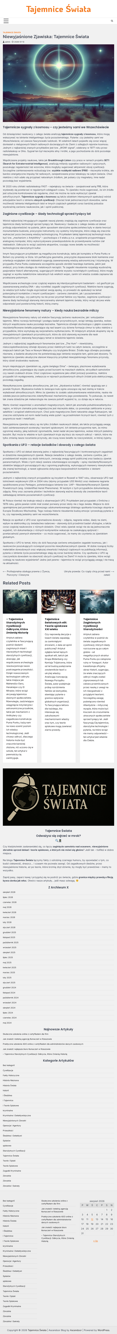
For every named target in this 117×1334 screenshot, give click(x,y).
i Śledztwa (7, 1095)
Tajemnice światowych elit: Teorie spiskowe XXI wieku (56, 624)
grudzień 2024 (9, 987)
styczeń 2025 (9, 982)
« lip (95, 1240)
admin (7, 42)
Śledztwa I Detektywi (12, 1136)
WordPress (103, 1330)
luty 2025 (7, 977)
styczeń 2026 (9, 927)
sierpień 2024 (9, 1008)
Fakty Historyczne (11, 1075)
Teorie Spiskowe (10, 1166)
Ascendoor (76, 1330)
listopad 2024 (9, 993)
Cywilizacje (8, 1070)
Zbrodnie (7, 1176)
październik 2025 (10, 942)
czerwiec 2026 (9, 902)
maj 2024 (7, 1023)
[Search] (112, 21)
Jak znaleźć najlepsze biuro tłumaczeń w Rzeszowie (26, 1049)
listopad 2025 (9, 937)
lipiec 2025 (8, 957)
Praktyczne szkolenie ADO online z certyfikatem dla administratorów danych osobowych (43, 1044)
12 (92, 1219)
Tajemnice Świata (58, 9)
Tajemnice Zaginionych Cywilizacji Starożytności (92, 624)
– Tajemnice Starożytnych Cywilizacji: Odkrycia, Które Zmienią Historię (17, 625)
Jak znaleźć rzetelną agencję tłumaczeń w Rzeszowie (27, 1039)
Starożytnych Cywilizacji (14, 1151)
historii (6, 1090)
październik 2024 (11, 997)
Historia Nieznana (11, 1080)
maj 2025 (7, 962)
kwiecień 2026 (9, 912)
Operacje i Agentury (12, 1125)
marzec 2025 (9, 972)
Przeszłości (8, 1130)
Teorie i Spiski (9, 1161)
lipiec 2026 (8, 897)
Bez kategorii (9, 1065)
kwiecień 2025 (9, 967)
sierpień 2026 (9, 892)
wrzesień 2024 (9, 1002)
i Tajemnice (8, 1100)
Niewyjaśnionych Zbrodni (14, 1120)
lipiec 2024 (8, 1013)
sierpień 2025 (9, 952)
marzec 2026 (9, 917)
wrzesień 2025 (9, 947)
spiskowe (7, 1145)
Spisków (6, 1141)
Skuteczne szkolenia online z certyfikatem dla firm (25, 1034)
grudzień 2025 (9, 932)
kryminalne (8, 1110)
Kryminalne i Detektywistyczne (17, 1115)
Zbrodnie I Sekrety (11, 1186)
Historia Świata (9, 1085)
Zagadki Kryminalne (12, 1171)
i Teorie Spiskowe (11, 1105)
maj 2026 (7, 907)
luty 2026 (7, 922)
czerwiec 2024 (10, 1018)
